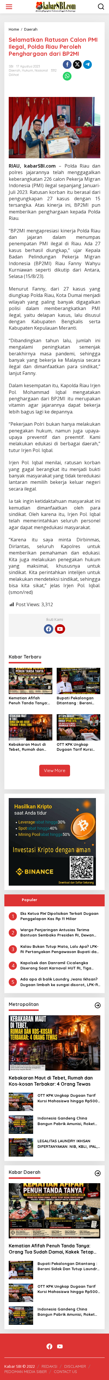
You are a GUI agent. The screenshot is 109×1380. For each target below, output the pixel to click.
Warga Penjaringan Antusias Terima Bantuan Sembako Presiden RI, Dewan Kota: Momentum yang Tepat (57, 932)
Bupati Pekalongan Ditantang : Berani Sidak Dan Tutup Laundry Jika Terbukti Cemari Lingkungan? (77, 700)
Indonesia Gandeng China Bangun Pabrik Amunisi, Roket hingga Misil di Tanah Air (66, 1121)
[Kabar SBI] (55, 6)
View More (54, 770)
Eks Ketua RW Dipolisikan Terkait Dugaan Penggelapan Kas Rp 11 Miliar (59, 916)
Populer (29, 899)
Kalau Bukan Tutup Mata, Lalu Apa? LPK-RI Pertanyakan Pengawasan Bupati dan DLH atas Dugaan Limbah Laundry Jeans (59, 949)
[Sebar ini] (67, 64)
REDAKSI (49, 1366)
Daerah (14, 70)
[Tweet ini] (77, 64)
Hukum (27, 70)
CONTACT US (65, 1371)
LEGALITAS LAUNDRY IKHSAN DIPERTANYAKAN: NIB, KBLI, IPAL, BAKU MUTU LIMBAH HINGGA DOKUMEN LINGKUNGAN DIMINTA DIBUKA (68, 1144)
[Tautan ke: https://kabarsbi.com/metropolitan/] (97, 1005)
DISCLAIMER (75, 1366)
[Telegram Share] (87, 64)
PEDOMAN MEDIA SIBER (25, 1371)
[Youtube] (60, 629)
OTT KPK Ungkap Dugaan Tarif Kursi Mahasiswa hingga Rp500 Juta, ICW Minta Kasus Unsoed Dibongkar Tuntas (76, 747)
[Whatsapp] (67, 76)
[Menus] (9, 6)
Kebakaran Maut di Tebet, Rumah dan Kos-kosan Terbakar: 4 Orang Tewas (30, 747)
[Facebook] (48, 629)
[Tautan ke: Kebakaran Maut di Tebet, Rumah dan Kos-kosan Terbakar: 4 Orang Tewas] (54, 1042)
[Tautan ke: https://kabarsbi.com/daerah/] (97, 1173)
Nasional (41, 70)
